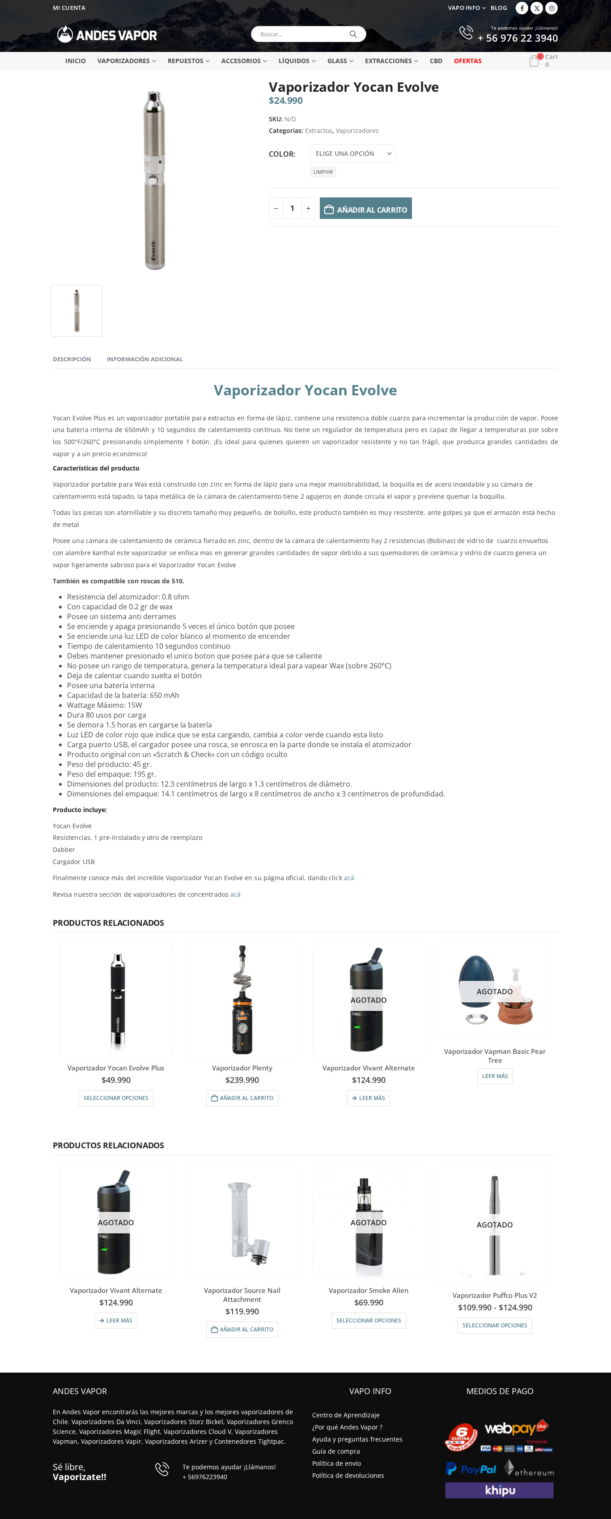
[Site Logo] (107, 34)
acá (349, 877)
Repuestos (186, 60)
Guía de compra (336, 1451)
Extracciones (388, 60)
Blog (499, 8)
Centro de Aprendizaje (346, 1415)
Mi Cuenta (69, 8)
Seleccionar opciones (368, 1320)
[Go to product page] (116, 1000)
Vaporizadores (124, 60)
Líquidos (294, 60)
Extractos (318, 130)
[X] (536, 8)
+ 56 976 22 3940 (518, 38)
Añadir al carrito (372, 210)
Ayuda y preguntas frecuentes (357, 1439)
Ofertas (468, 60)
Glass (337, 60)
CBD (436, 60)
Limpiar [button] (323, 171)
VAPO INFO (464, 8)
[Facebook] (522, 8)
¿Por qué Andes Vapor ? (347, 1427)
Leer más (372, 1098)
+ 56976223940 (204, 1476)
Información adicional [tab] (145, 359)
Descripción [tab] (72, 359)
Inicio (75, 60)
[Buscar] (353, 34)
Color (281, 154)
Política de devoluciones (348, 1475)
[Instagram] (551, 8)
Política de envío (336, 1463)
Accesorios (241, 60)
